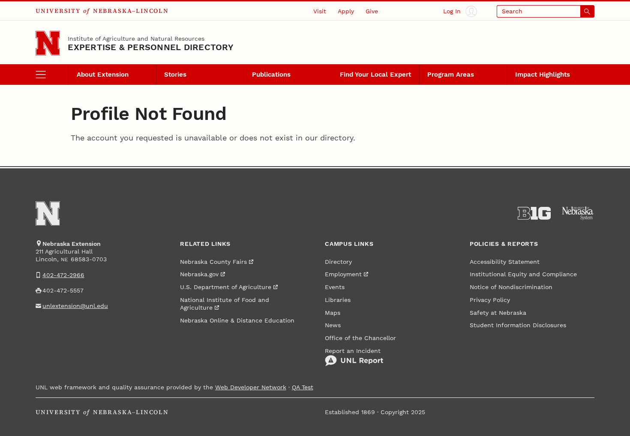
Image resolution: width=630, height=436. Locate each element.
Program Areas (450, 74)
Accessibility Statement (505, 261)
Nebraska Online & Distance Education (237, 320)
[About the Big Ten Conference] (534, 213)
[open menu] (52, 74)
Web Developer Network (250, 387)
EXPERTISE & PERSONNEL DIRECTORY (151, 47)
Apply (346, 11)
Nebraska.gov (199, 274)
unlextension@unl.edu (75, 305)
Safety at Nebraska (498, 312)
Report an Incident (353, 350)
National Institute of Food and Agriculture (224, 303)
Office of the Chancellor (360, 337)
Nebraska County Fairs (213, 261)
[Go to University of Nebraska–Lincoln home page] (48, 43)
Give (372, 11)
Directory (338, 261)
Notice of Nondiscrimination (511, 287)
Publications (271, 74)
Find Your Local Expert (375, 74)
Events (335, 287)
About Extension (103, 74)
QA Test (302, 387)
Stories (175, 74)
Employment (343, 274)
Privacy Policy (490, 299)
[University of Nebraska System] (578, 213)
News (333, 325)
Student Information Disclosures (518, 325)
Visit (319, 11)
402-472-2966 (63, 275)
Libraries (338, 299)
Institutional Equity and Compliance (523, 274)
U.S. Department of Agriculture (225, 287)
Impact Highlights (542, 74)
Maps (332, 312)
